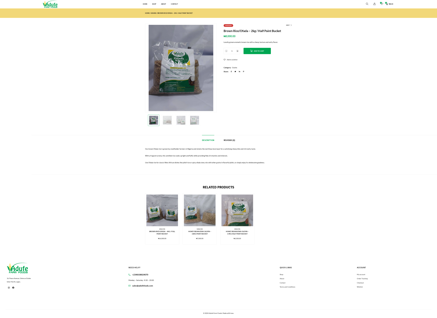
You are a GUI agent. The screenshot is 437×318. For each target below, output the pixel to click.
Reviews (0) (229, 140)
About (163, 4)
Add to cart (259, 51)
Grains (153, 13)
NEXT (288, 25)
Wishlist (360, 287)
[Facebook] (13, 288)
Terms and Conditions (287, 287)
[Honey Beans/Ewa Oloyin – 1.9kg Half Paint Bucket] (237, 210)
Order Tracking (362, 279)
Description (208, 140)
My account (361, 274)
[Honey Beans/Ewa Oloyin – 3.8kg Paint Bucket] (200, 210)
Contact (174, 4)
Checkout (360, 283)
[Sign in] (374, 4)
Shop (154, 4)
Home (145, 4)
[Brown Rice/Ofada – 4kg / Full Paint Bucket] (162, 210)
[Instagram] (9, 288)
